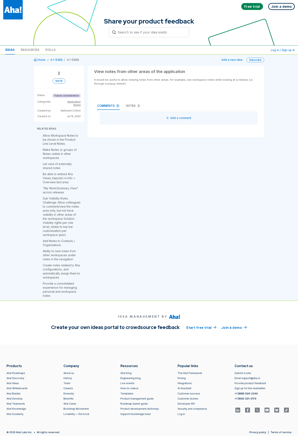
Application (74, 101)
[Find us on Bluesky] (276, 410)
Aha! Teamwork (15, 403)
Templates (126, 393)
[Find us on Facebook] (247, 410)
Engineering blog (130, 378)
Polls (50, 50)
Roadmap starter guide (134, 403)
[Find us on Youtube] (267, 410)
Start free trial (201, 328)
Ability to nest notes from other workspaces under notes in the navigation (59, 255)
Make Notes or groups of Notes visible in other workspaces (60, 154)
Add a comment (180, 118)
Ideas (10, 50)
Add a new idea (231, 59)
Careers (68, 388)
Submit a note (243, 373)
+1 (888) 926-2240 (246, 393)
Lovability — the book (76, 414)
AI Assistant (184, 388)
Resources (30, 50)
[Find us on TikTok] (286, 410)
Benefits (68, 398)
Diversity (68, 393)
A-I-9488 (56, 59)
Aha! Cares (69, 403)
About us (68, 373)
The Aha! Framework (190, 373)
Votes (132, 105)
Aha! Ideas (12, 383)
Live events (127, 383)
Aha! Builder (13, 393)
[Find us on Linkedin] (238, 410)
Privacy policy (257, 432)
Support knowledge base (135, 414)
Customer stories (188, 398)
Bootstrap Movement (76, 408)
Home (41, 59)
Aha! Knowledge (16, 408)
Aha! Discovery (15, 378)
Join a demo (234, 328)
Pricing (182, 378)
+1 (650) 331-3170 (245, 398)
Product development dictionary (139, 408)
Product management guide (137, 398)
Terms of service (281, 432)
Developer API (186, 403)
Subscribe (255, 59)
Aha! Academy (15, 414)
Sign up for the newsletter (250, 388)
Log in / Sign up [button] (282, 50)
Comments (108, 105)
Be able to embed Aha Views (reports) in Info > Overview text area (59, 178)
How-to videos (129, 388)
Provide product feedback (250, 383)
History (67, 378)
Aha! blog (126, 373)
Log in (181, 414)
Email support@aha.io (247, 378)
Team (66, 383)
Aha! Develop (14, 398)
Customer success (189, 393)
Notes (77, 104)
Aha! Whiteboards (17, 388)
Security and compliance (192, 408)
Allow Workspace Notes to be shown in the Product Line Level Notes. (60, 139)
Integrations (185, 383)
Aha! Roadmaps (15, 373)
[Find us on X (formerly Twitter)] (257, 410)
